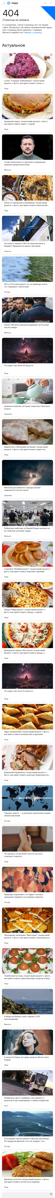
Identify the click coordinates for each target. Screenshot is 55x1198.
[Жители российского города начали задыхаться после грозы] (27, 479)
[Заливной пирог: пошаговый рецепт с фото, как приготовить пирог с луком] (27, 113)
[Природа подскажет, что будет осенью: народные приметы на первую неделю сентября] (27, 886)
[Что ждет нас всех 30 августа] (27, 357)
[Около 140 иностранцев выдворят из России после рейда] (27, 316)
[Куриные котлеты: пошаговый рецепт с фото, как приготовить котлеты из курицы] (27, 1171)
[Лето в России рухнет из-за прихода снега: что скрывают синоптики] (27, 275)
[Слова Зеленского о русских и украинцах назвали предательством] (27, 153)
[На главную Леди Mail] (14, 3)
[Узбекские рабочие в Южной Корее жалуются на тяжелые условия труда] (27, 520)
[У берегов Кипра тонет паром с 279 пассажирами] (27, 1008)
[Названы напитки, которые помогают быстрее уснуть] (27, 398)
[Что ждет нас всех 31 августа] (27, 682)
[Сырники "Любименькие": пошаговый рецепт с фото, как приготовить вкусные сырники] (27, 560)
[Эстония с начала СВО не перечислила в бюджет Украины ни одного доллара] (27, 235)
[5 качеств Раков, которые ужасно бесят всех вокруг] (27, 1049)
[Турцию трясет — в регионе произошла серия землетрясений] (27, 804)
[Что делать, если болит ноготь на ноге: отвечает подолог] (27, 845)
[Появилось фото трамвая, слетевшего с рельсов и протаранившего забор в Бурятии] (27, 1089)
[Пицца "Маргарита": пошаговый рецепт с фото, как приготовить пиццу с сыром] (27, 601)
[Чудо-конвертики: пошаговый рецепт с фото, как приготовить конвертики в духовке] (27, 723)
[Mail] (8, 3)
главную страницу (32, 32)
